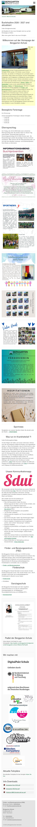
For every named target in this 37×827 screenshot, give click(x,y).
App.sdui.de (7, 509)
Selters (27, 82)
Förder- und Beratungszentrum (11, 565)
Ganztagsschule (7, 594)
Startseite (4, 16)
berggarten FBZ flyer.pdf (13, 788)
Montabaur (5, 86)
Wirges (23, 82)
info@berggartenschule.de (14, 819)
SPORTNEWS (13, 432)
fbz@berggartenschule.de (14, 806)
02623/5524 (17, 804)
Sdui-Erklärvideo (19, 541)
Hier (11, 461)
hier (26, 463)
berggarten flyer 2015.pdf (13, 785)
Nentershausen (19, 86)
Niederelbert (5, 84)
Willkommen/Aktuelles (11, 16)
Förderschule (5, 70)
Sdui (14, 491)
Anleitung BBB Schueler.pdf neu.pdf (16, 792)
